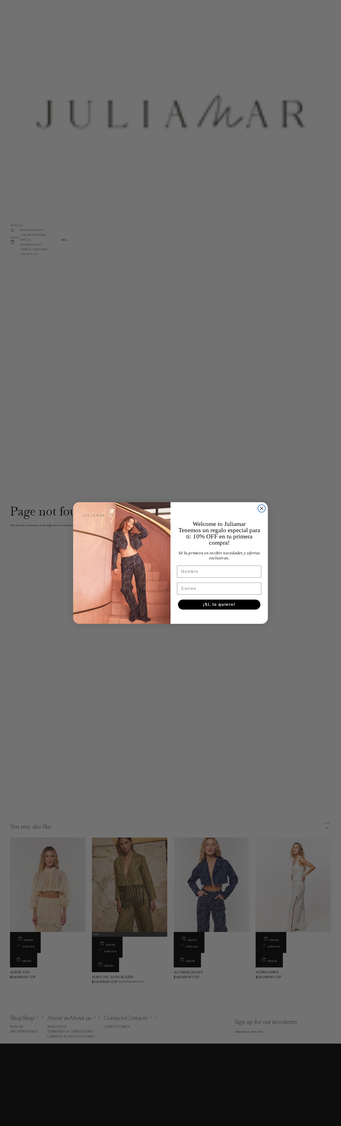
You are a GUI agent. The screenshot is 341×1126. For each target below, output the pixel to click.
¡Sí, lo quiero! (219, 604)
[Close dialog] (261, 508)
